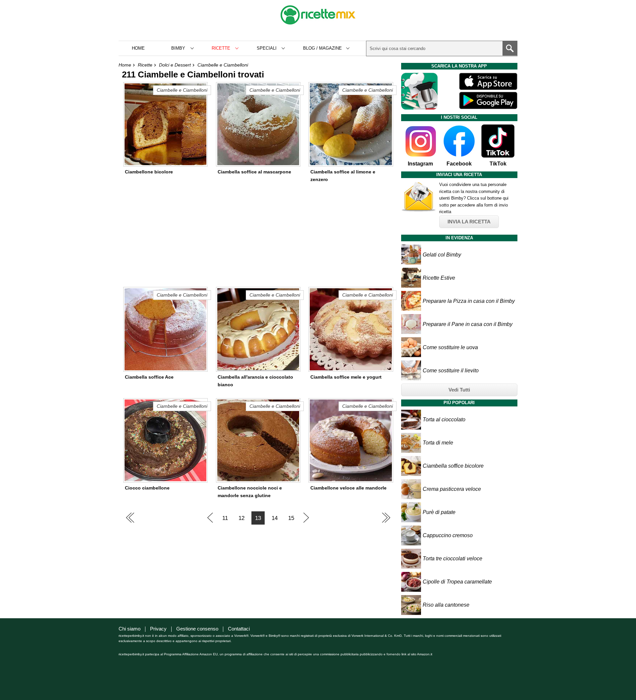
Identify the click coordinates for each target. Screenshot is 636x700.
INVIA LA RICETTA (469, 221)
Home (138, 48)
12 (241, 518)
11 (225, 518)
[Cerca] (510, 48)
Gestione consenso (197, 628)
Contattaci (239, 628)
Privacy (158, 628)
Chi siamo (129, 628)
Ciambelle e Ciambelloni (222, 65)
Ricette (145, 65)
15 (291, 518)
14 (275, 518)
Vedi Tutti (459, 390)
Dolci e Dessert (175, 65)
